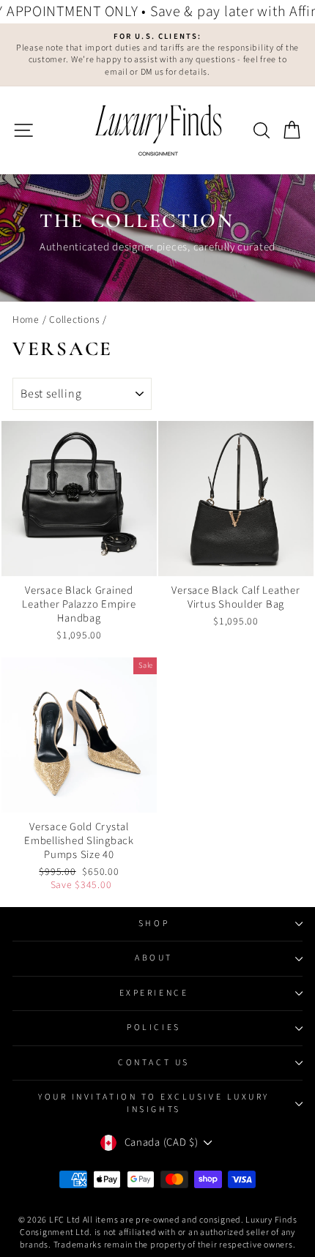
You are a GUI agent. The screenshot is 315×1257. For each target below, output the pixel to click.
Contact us (153, 1062)
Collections (74, 320)
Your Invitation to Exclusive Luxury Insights (154, 1103)
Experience (153, 993)
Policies (153, 1027)
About (154, 958)
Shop (153, 923)
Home (26, 320)
